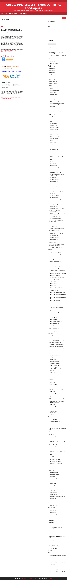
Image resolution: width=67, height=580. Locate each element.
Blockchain (49, 50)
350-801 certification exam (54, 90)
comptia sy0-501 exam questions (55, 321)
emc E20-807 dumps (53, 384)
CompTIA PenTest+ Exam (54, 290)
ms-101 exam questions (53, 492)
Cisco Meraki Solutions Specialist (54, 230)
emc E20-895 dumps (53, 406)
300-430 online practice (53, 129)
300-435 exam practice (53, 134)
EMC (48, 353)
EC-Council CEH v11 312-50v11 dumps (55, 338)
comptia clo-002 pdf (53, 285)
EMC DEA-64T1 (52, 359)
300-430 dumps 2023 (53, 121)
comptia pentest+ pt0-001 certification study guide (58, 294)
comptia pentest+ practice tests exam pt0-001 (57, 292)
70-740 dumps (51, 456)
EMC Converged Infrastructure (53, 355)
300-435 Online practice (53, 138)
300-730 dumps (52, 163)
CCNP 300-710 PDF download (54, 189)
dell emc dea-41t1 (52, 370)
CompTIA (15, 13)
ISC (48, 426)
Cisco (6, 13)
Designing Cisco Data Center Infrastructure (57, 228)
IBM (48, 416)
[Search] (65, 13)
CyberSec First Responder (54, 63)
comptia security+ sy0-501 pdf (54, 312)
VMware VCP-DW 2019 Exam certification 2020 (56, 562)
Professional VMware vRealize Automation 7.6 (57, 555)
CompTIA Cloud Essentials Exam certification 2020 (57, 277)
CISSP (50, 431)
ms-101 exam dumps (53, 490)
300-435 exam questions (54, 136)
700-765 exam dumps (52, 81)
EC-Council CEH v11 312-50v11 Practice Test (56, 348)
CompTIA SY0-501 (53, 317)
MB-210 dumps (51, 465)
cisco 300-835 (52, 193)
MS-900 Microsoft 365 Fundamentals (56, 463)
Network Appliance (51, 507)
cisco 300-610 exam (53, 226)
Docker (49, 327)
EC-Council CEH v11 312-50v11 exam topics (56, 342)
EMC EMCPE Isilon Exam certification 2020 (56, 389)
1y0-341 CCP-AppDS (52, 242)
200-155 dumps (51, 68)
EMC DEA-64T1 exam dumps (54, 361)
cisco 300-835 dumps (53, 197)
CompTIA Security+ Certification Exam (56, 307)
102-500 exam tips (53, 449)
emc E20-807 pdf (52, 386)
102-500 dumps (52, 446)
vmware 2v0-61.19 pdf (53, 569)
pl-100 (50, 468)
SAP (48, 526)
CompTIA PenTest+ (52, 289)
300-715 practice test (53, 159)
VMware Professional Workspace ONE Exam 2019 (58, 571)
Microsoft (11, 13)
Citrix (48, 241)
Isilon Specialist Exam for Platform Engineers (57, 396)
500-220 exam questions (54, 237)
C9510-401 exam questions (54, 421)
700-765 (50, 74)
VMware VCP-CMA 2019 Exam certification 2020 (56, 553)
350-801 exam (52, 99)
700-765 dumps (51, 79)
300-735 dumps (52, 177)
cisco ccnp (50, 147)
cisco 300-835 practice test (54, 202)
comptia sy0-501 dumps (53, 319)
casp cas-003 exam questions (54, 263)
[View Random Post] (63, 13)
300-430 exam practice (53, 125)
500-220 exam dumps (53, 235)
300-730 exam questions (54, 167)
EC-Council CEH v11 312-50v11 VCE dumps (56, 351)
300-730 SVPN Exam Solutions (55, 172)
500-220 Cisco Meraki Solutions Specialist (56, 233)
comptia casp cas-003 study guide (55, 275)
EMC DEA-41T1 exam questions (55, 376)
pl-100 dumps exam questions (53, 472)
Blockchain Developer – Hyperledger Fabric (56, 52)
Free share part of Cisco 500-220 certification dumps (56, 28)
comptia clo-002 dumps (53, 283)
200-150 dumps (51, 66)
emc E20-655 (52, 391)
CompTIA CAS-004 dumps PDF (55, 254)
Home (2, 13)
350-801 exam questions (54, 101)
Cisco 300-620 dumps (53, 109)
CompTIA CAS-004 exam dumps (55, 257)
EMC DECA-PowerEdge (52, 367)
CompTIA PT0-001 (53, 302)
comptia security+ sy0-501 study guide (56, 315)
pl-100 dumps (51, 470)
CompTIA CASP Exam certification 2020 (55, 261)
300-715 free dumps (53, 154)
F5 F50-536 (51, 414)
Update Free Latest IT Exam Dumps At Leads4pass (33, 6)
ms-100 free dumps (53, 487)
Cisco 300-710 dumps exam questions (56, 191)
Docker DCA (52, 331)
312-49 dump (51, 335)
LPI (48, 433)
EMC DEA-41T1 (52, 372)
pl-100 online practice (52, 478)
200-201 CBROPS (52, 211)
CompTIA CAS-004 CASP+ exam (55, 252)
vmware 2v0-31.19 (52, 557)
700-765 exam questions (53, 83)
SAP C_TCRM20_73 (53, 530)
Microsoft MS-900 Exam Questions (55, 461)
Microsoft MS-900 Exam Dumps (55, 459)
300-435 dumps (52, 132)
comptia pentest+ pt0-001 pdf (54, 300)
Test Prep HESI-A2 (53, 548)
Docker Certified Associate (53, 328)
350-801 (51, 88)
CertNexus (49, 58)
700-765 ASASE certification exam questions (56, 76)
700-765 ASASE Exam (52, 77)
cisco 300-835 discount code (54, 195)
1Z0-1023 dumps (51, 524)
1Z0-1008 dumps (51, 522)
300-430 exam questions (54, 127)
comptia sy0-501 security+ (54, 323)
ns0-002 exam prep (53, 512)
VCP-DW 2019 (52, 564)
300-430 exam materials (53, 123)
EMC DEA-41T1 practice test (54, 377)
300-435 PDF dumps (53, 142)
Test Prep (49, 543)
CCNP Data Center (52, 106)
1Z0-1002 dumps (51, 520)
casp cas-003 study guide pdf (54, 266)
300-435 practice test (53, 144)
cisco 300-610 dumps (53, 224)
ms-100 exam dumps (53, 483)
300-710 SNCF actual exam (54, 149)
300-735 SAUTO (52, 183)
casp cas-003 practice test (54, 264)
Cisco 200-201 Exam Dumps (54, 216)
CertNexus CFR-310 (53, 61)
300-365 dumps (51, 70)
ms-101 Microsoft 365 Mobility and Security (57, 496)
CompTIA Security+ (52, 305)
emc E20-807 (52, 382)
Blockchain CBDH (52, 53)
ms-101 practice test (53, 498)
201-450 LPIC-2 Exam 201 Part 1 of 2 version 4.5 (57, 441)
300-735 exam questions (54, 179)
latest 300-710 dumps (53, 204)
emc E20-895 (52, 404)
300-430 (51, 116)
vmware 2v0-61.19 (52, 566)
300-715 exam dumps (53, 151)
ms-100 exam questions (53, 485)
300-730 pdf (51, 170)
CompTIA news (50, 325)
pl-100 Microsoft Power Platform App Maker (57, 503)
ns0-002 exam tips (53, 514)
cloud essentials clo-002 (54, 279)
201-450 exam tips (53, 439)
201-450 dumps (52, 436)
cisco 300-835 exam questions (55, 199)
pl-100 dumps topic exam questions (54, 474)
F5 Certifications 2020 (52, 411)
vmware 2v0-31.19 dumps (54, 559)
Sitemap (20, 13)
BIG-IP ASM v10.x (52, 412)
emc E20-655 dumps (53, 393)
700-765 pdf (50, 85)
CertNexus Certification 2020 (53, 60)
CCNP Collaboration (52, 87)
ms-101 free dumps (53, 494)
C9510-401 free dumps (53, 423)
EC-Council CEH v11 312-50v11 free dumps (56, 344)
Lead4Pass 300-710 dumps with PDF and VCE (57, 208)
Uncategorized (50, 550)
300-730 (51, 161)
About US (25, 13)
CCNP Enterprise (51, 114)
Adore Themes (50, 578)
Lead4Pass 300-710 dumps (54, 206)
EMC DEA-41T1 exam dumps (54, 374)
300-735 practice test (53, 181)
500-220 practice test (53, 239)
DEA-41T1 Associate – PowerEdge (55, 368)
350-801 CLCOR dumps (53, 92)
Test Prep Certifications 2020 (53, 545)
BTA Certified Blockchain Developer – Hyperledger (58, 55)
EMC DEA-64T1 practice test (54, 365)
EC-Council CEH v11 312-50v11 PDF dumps (56, 346)
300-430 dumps (52, 119)
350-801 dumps (52, 96)
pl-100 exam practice (52, 476)
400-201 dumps (51, 72)
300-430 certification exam (54, 118)
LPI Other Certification (52, 444)
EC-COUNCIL (50, 333)
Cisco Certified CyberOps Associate (54, 210)
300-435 (51, 131)
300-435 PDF (52, 140)
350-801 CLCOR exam (53, 94)
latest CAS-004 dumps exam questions (56, 259)
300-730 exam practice (53, 165)
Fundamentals (51, 458)
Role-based (50, 481)
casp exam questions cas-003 (54, 268)
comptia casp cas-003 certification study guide (57, 273)
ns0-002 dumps (52, 510)
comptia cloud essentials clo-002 (55, 287)
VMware (49, 552)
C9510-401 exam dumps (53, 419)
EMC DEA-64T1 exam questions (55, 363)
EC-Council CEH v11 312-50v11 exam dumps (56, 340)
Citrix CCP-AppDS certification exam (54, 247)
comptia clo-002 (52, 281)
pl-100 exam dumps (53, 500)
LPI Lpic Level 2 (51, 434)
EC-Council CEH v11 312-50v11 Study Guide (56, 350)
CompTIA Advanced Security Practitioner (55, 250)
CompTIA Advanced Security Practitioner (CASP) (57, 270)
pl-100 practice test (53, 505)
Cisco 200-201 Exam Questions (55, 218)
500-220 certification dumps (54, 231)
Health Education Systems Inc (54, 546)
